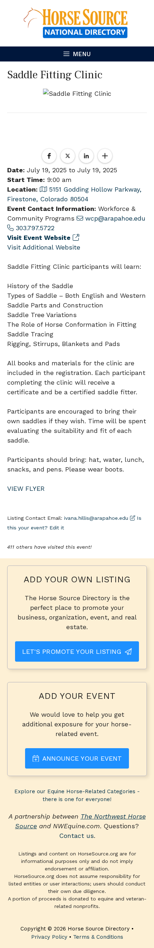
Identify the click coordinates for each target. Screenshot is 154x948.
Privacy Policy (49, 937)
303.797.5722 (34, 228)
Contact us (76, 835)
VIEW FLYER (26, 488)
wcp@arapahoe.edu (114, 218)
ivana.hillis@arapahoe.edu (96, 518)
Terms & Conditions (98, 937)
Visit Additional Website (43, 247)
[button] (49, 156)
